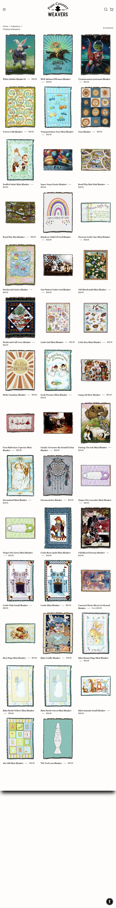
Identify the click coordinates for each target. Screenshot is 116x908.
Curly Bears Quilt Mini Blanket (55, 553)
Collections (15, 26)
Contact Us (67, 802)
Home (5, 26)
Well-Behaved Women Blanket (55, 79)
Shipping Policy (11, 841)
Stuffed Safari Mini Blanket (16, 184)
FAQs (64, 807)
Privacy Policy (10, 831)
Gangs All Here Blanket (89, 395)
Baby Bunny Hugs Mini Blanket (93, 658)
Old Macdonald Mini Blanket (92, 289)
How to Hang (10, 807)
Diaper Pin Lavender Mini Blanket (94, 500)
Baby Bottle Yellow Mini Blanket (18, 710)
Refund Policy (10, 836)
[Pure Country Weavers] (58, 9)
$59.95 (34, 79)
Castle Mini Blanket (50, 605)
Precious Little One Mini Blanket (94, 237)
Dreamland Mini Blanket (15, 500)
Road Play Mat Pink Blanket (91, 184)
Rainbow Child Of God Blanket (56, 237)
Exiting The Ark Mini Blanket (92, 447)
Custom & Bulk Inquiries (15, 802)
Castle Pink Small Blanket (15, 605)
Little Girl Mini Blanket (52, 342)
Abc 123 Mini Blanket (13, 763)
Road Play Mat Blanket (14, 237)
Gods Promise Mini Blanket (54, 395)
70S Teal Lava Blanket (51, 763)
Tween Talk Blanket (12, 132)
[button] (106, 9)
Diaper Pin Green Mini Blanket (18, 553)
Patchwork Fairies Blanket (15, 289)
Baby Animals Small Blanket (91, 710)
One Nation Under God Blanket (56, 289)
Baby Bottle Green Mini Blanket (56, 710)
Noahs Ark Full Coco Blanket (17, 342)
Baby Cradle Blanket (50, 658)
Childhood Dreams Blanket (91, 553)
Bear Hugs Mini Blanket (14, 658)
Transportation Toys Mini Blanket (57, 132)
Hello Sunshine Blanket (14, 395)
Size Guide (8, 812)
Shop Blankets (10, 797)
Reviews (65, 812)
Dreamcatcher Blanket (51, 500)
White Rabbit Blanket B (14, 79)
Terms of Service (12, 846)
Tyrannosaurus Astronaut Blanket (94, 79)
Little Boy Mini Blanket (89, 342)
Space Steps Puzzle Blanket (54, 184)
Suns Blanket (84, 132)
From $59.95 (97, 608)
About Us (66, 797)
